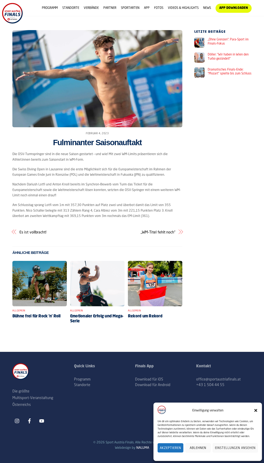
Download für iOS (149, 379)
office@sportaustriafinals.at (218, 379)
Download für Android (152, 384)
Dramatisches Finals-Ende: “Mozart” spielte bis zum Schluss (229, 71)
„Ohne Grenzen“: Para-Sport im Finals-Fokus (228, 41)
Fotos (158, 8)
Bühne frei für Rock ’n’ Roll (36, 316)
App (147, 8)
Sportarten (130, 8)
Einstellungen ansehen (235, 448)
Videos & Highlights (183, 8)
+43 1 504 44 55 (210, 384)
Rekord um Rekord (145, 316)
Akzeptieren (170, 448)
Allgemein (18, 310)
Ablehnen (198, 448)
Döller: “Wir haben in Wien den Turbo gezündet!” (228, 56)
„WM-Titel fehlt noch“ (158, 232)
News (207, 8)
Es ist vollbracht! (32, 232)
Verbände (91, 8)
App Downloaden (233, 8)
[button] (256, 410)
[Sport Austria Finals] (12, 22)
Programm (50, 8)
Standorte (70, 8)
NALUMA (142, 447)
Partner (109, 8)
